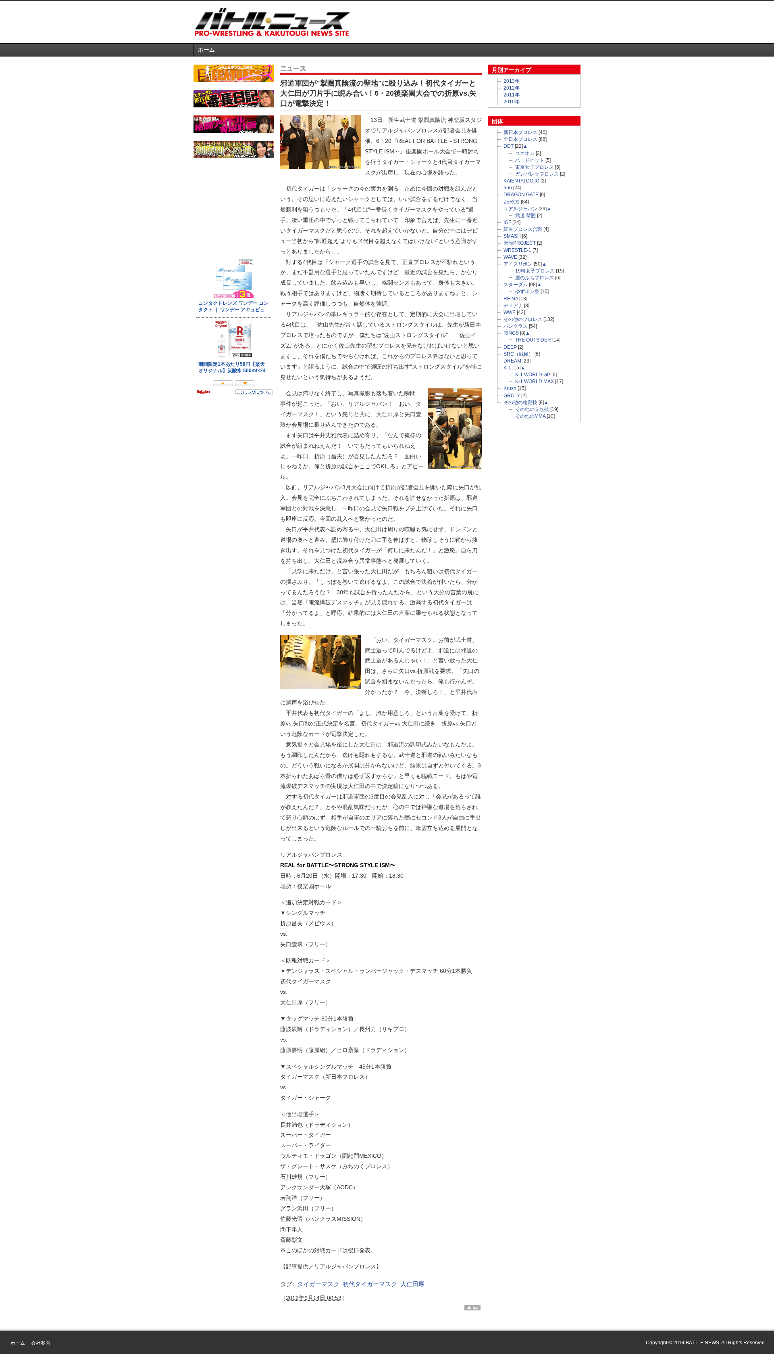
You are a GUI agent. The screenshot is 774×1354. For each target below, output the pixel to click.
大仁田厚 (412, 1284)
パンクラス (516, 326)
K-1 (507, 368)
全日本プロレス (520, 139)
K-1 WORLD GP (532, 374)
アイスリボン (518, 264)
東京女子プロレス (534, 167)
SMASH (512, 236)
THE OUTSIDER (533, 340)
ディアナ (513, 305)
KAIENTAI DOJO (521, 181)
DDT (509, 146)
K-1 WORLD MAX (534, 381)
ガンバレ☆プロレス (537, 174)
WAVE (510, 257)
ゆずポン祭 (527, 291)
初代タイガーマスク (370, 1284)
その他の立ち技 (532, 409)
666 (508, 188)
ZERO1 (512, 202)
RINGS (511, 333)
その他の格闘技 (520, 402)
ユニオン (525, 153)
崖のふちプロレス (534, 278)
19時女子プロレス (535, 271)
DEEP (510, 347)
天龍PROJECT (520, 243)
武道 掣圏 (525, 215)
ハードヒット (529, 160)
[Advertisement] (486, 22)
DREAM (512, 361)
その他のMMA (530, 416)
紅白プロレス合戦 (523, 229)
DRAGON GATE (521, 194)
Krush (510, 388)
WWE (510, 312)
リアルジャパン (520, 209)
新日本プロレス (520, 132)
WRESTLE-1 (517, 250)
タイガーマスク (318, 1284)
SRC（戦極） (518, 354)
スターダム (516, 284)
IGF (507, 222)
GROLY (512, 395)
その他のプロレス (523, 319)
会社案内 (40, 1343)
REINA (511, 299)
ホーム (206, 49)
